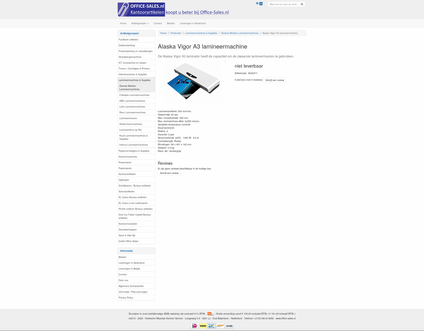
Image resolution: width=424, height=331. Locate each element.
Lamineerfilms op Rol (130, 129)
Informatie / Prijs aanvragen (133, 291)
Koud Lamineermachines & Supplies (133, 137)
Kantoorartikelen (127, 174)
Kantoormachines (128, 156)
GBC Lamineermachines (132, 100)
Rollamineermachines (130, 124)
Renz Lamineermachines (132, 112)
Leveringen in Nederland (131, 262)
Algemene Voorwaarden (131, 286)
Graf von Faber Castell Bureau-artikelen (135, 216)
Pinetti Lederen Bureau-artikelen (136, 208)
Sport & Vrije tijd (127, 235)
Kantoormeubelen (128, 223)
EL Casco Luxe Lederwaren (133, 203)
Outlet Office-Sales (128, 241)
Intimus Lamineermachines (133, 144)
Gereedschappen (128, 229)
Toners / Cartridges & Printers (134, 68)
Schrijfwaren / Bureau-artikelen (135, 185)
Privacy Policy (126, 297)
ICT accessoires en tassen (132, 62)
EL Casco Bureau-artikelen (133, 197)
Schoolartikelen (127, 191)
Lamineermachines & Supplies (134, 80)
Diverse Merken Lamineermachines (129, 87)
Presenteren (125, 162)
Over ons (123, 280)
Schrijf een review (274, 80)
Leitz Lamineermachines (132, 106)
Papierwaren (125, 168)
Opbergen (124, 179)
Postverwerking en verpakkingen (136, 51)
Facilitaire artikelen (128, 39)
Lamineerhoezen (128, 118)
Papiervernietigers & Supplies (134, 150)
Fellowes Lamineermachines (134, 95)
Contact (123, 274)
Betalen (123, 257)
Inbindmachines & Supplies (133, 74)
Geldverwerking (127, 45)
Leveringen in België (129, 268)
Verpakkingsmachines (130, 56)
